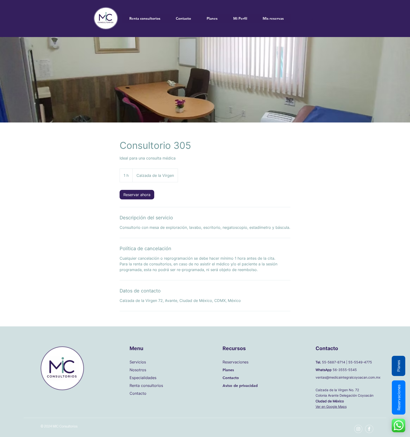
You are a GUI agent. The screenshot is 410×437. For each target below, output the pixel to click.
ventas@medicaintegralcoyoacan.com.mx (349, 377)
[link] (137, 194)
